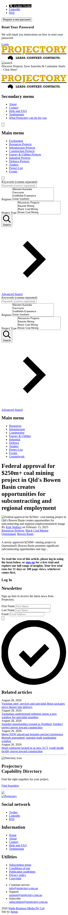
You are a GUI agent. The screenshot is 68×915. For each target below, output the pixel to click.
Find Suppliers (10, 785)
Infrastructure (17, 429)
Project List (16, 168)
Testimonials (16, 114)
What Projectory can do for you (28, 117)
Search (7, 224)
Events (13, 171)
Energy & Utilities (20, 436)
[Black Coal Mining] (39, 209)
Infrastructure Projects (22, 147)
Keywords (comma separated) (19, 181)
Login (5, 44)
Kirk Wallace (14, 527)
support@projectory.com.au (25, 895)
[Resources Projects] (39, 202)
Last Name (8, 610)
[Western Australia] (33, 189)
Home (12, 835)
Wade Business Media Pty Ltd (26, 908)
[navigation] (34, 107)
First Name (8, 606)
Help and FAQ (18, 111)
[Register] (3, 792)
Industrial (14, 439)
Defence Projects (19, 161)
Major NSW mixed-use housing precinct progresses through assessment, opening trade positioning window (32, 738)
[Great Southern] (33, 199)
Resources (15, 425)
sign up (30, 562)
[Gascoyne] (33, 192)
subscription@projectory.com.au (28, 901)
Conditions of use (19, 868)
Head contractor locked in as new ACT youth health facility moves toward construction (33, 749)
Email (5, 614)
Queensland (9, 534)
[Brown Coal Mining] (39, 212)
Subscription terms (20, 864)
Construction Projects (22, 151)
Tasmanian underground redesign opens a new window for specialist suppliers (29, 715)
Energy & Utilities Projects (25, 154)
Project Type (9, 212)
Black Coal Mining (37, 530)
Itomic (14, 911)
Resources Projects (20, 144)
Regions (6, 199)
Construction (16, 432)
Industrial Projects (19, 157)
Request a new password (16, 19)
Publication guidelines (22, 871)
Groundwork (17, 456)
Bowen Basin (25, 534)
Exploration (16, 140)
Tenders (14, 164)
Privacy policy (17, 875)
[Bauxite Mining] (39, 206)
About (13, 104)
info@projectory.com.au (23, 888)
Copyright (15, 878)
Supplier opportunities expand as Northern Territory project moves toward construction (32, 725)
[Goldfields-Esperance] (33, 195)
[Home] (34, 59)
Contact (13, 107)
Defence (14, 442)
